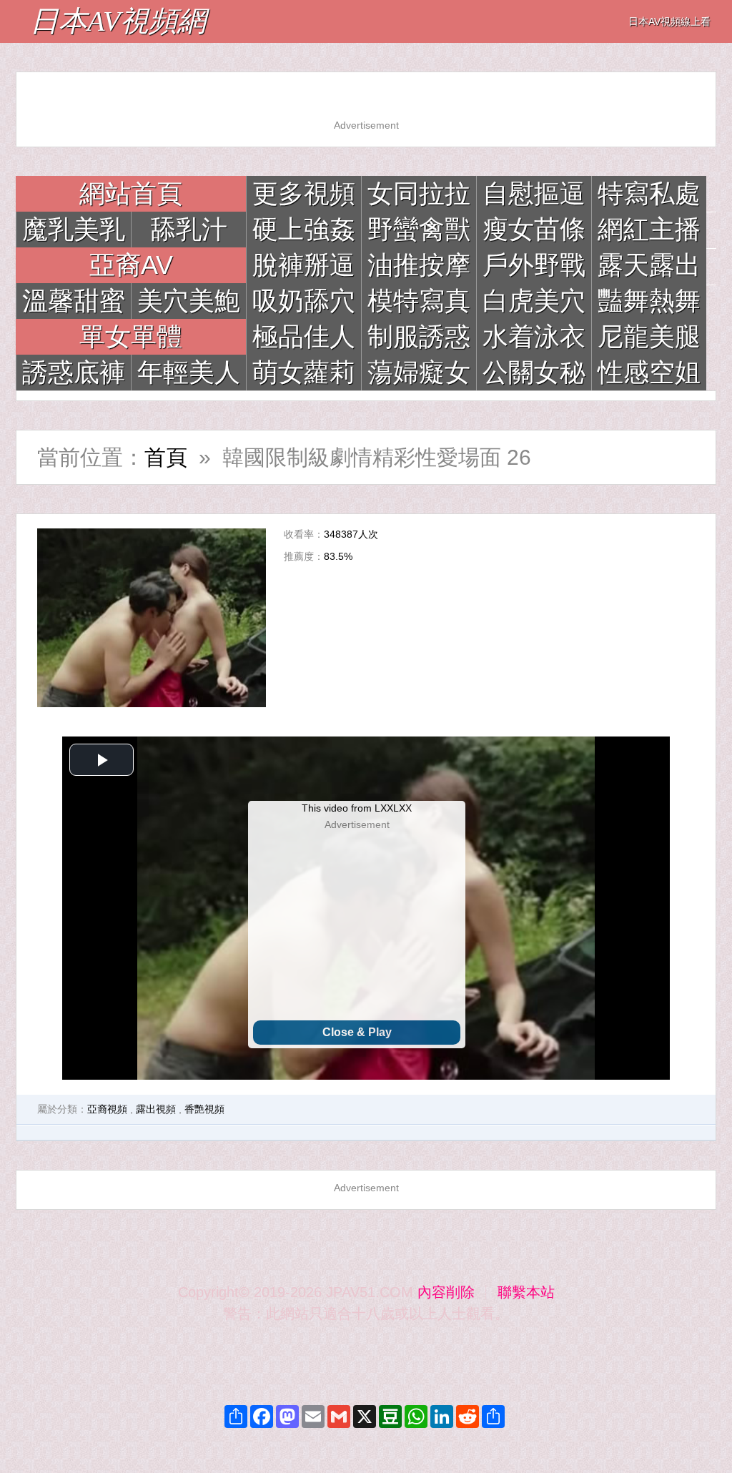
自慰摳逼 (534, 193)
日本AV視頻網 (118, 21)
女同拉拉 (418, 193)
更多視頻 (303, 193)
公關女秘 (534, 372)
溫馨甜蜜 (73, 300)
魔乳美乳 (73, 229)
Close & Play (357, 1032)
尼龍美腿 (649, 336)
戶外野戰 (534, 265)
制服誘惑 (418, 336)
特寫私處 (649, 193)
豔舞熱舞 (649, 300)
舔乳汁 (188, 229)
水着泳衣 (534, 336)
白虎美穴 (534, 300)
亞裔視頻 (107, 1109)
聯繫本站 (526, 1292)
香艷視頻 (204, 1109)
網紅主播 (649, 229)
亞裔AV (131, 265)
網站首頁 (130, 193)
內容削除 (446, 1292)
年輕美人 (188, 372)
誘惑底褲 (73, 372)
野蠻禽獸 (418, 229)
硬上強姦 (303, 229)
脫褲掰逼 (303, 265)
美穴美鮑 (188, 300)
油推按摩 (418, 265)
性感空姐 (649, 372)
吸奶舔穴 (303, 300)
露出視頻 (156, 1109)
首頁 (165, 457)
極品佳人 (303, 336)
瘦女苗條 (534, 229)
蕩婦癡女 (418, 372)
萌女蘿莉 (303, 372)
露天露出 (649, 265)
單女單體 (130, 336)
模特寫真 (418, 300)
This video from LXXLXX (357, 808)
